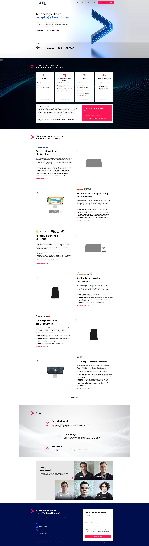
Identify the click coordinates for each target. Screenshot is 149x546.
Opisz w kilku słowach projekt (92, 526)
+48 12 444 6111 (42, 523)
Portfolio (84, 2)
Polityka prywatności (107, 542)
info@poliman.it (43, 526)
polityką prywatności (103, 531)
